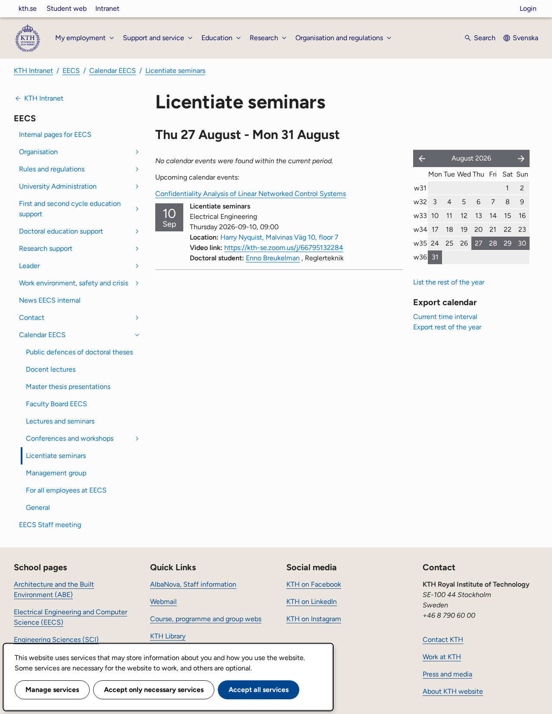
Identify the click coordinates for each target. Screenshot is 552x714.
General (38, 507)
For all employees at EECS (66, 490)
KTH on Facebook (313, 584)
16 (522, 216)
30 (522, 243)
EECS (71, 70)
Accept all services (259, 690)
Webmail (163, 601)
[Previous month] (420, 158)
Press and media (447, 674)
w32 (420, 202)
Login (528, 8)
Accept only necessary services (154, 690)
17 (435, 229)
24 (435, 243)
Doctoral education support (61, 231)
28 (493, 243)
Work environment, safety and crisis (73, 283)
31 (435, 257)
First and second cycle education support (70, 208)
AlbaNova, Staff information (193, 584)
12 (464, 216)
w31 (420, 188)
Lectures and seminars (60, 421)
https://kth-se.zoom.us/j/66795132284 (283, 247)
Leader (29, 266)
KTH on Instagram (313, 619)
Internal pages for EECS (55, 134)
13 (478, 216)
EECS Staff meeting (50, 525)
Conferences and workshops (69, 438)
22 (507, 229)
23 (522, 229)
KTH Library (167, 636)
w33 (420, 216)
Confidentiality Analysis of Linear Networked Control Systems (250, 194)
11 (449, 216)
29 (507, 243)
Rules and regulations (52, 169)
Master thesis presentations (68, 386)
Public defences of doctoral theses (79, 352)
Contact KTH (443, 639)
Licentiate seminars (175, 70)
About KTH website (453, 691)
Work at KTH (442, 657)
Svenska (525, 38)
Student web (67, 8)
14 (493, 216)
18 (449, 229)
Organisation (38, 152)
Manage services (52, 690)
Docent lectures (50, 369)
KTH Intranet (33, 70)
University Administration (58, 186)
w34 (420, 229)
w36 (420, 257)
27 (479, 243)
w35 (420, 243)
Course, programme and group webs (205, 619)
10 (435, 216)
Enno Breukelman (273, 258)
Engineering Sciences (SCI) (56, 639)
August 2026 (471, 158)
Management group (56, 473)
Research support (45, 248)
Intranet (107, 8)
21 (492, 229)
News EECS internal (50, 300)
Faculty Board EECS (56, 404)
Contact (31, 317)
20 (478, 229)
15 (507, 216)
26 (464, 243)
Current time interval (445, 317)
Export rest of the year (447, 327)
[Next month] (522, 158)
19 (464, 229)
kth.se (28, 8)
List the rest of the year (448, 282)
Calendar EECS (112, 70)
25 (449, 243)
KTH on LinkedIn (311, 601)
